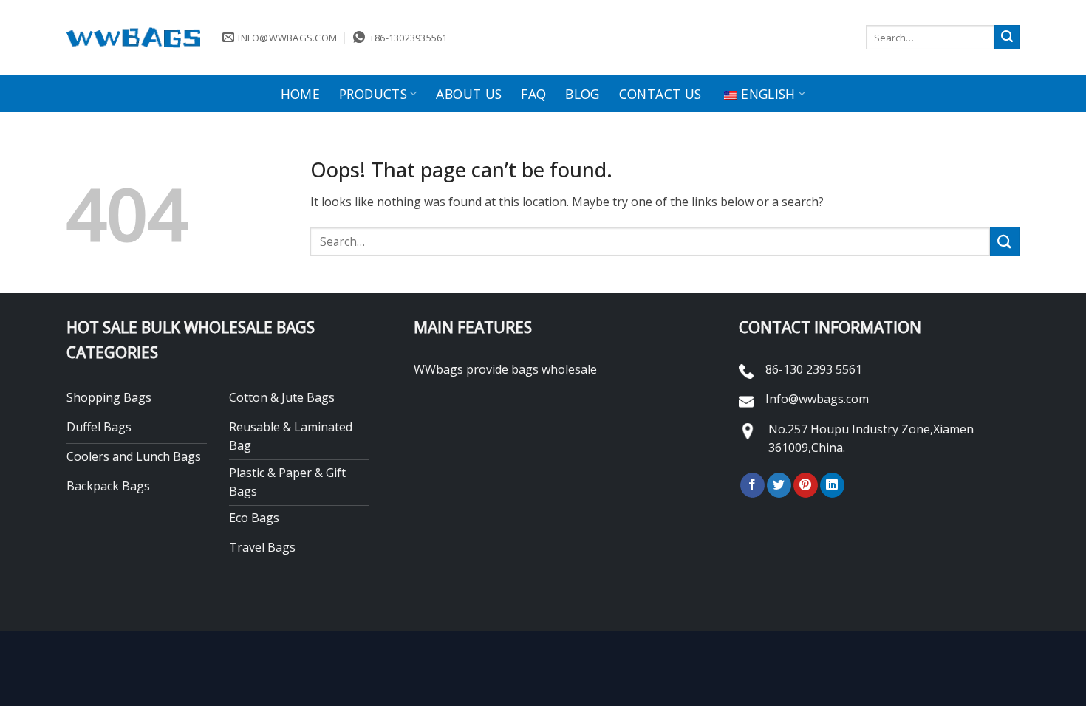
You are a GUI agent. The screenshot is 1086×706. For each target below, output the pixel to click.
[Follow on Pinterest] (805, 485)
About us (469, 94)
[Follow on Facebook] (752, 485)
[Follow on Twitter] (779, 485)
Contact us (660, 94)
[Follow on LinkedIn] (832, 485)
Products (373, 94)
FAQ (533, 94)
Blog (582, 94)
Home (300, 94)
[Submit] (1007, 37)
